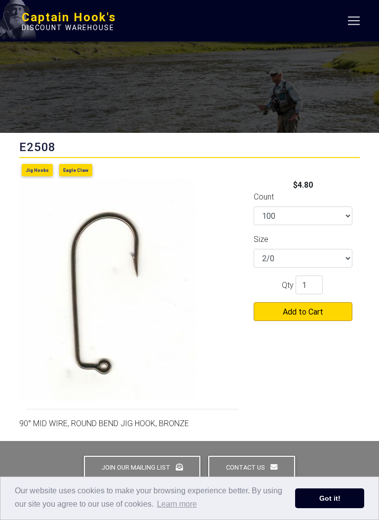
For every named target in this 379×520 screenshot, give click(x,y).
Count (264, 196)
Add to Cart (303, 312)
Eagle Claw (75, 170)
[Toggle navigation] (354, 20)
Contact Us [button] (246, 467)
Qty (288, 285)
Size (261, 239)
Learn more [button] (177, 504)
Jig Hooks (37, 170)
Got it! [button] (330, 498)
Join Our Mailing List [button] (137, 467)
